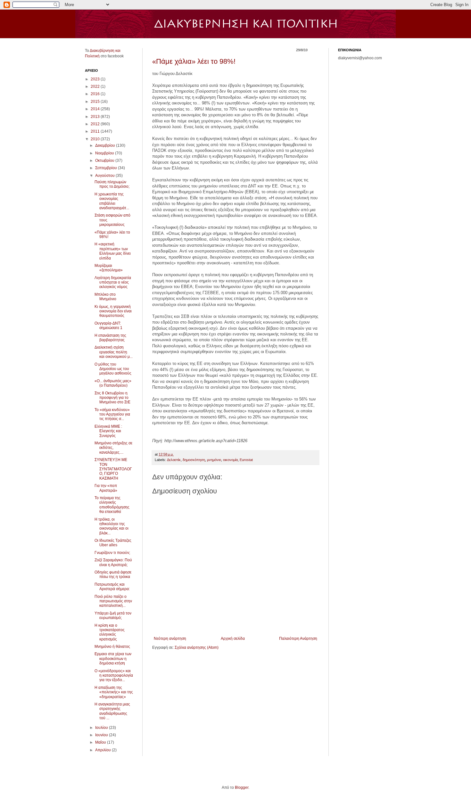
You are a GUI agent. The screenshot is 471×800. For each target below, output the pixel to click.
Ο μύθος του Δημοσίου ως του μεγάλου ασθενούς (113, 369)
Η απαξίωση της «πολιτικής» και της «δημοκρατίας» (114, 692)
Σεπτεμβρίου (106, 168)
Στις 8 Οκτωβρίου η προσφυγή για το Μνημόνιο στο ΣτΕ (112, 398)
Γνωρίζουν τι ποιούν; (112, 552)
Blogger (241, 787)
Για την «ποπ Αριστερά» (106, 487)
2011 (96, 131)
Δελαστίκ (174, 460)
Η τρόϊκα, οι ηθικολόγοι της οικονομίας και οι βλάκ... (111, 526)
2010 (96, 139)
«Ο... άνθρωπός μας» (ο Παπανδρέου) (113, 383)
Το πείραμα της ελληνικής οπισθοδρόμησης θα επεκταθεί (112, 505)
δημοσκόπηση (194, 460)
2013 (96, 116)
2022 (96, 86)
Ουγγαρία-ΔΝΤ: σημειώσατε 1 (108, 325)
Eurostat (246, 460)
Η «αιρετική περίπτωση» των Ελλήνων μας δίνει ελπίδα (113, 251)
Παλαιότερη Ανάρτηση (298, 638)
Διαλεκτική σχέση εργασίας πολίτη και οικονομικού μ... (114, 352)
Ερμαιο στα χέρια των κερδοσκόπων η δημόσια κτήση (113, 658)
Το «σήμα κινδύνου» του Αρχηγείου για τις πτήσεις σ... (112, 414)
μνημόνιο (214, 460)
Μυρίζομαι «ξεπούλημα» (109, 267)
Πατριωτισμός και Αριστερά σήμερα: (112, 586)
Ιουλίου (102, 727)
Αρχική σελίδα (233, 638)
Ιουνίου (102, 735)
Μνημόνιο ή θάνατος (112, 646)
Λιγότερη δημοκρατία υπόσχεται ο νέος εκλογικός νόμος (113, 282)
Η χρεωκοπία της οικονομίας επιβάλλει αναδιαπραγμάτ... (112, 201)
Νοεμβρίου (105, 153)
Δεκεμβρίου (105, 145)
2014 (96, 109)
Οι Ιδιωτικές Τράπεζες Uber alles (113, 542)
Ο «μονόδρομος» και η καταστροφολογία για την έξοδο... (114, 675)
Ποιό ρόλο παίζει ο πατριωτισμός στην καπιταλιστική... (113, 601)
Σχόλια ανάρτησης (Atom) (197, 647)
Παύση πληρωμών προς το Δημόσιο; (112, 184)
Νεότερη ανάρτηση (170, 638)
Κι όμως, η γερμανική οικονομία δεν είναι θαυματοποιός (113, 311)
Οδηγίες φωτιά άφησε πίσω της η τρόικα (113, 574)
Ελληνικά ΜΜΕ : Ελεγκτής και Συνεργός (108, 431)
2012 (96, 124)
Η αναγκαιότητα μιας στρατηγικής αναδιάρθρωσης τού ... (112, 711)
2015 (96, 101)
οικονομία (230, 460)
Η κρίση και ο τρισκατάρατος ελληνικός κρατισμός (110, 632)
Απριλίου (103, 750)
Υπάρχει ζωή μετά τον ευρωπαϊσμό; (113, 615)
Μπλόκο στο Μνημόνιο (105, 296)
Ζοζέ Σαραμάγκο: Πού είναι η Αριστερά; (113, 562)
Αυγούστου (105, 175)
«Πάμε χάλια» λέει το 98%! (194, 61)
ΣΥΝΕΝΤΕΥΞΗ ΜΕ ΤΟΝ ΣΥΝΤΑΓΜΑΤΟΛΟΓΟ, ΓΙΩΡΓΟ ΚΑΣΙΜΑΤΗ (113, 469)
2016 (96, 94)
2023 (96, 79)
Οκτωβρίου (105, 160)
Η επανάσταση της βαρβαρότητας (110, 337)
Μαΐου (101, 742)
